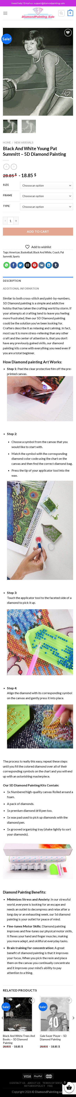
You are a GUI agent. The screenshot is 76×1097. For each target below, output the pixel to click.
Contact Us (17, 1082)
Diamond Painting (17, 892)
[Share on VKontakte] (41, 265)
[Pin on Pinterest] (34, 265)
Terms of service (54, 1082)
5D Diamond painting (17, 303)
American (14, 252)
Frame (7, 195)
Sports (16, 256)
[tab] (38, 281)
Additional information (21, 288)
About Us (34, 1082)
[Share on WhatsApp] (6, 265)
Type (6, 206)
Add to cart (38, 231)
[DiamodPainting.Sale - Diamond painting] (38, 13)
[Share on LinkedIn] (48, 265)
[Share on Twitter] (20, 265)
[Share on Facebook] (13, 265)
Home (7, 142)
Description (12, 280)
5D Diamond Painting (24, 785)
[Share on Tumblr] (55, 265)
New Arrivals (23, 142)
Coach (55, 252)
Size (6, 185)
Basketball (26, 252)
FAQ (50, 1085)
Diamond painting (27, 362)
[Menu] (5, 13)
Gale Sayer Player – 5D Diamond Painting (53, 1037)
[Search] (61, 13)
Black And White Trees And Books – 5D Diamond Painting (19, 1039)
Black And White (42, 252)
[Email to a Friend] (27, 265)
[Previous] (9, 72)
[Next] (66, 72)
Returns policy (34, 1085)
